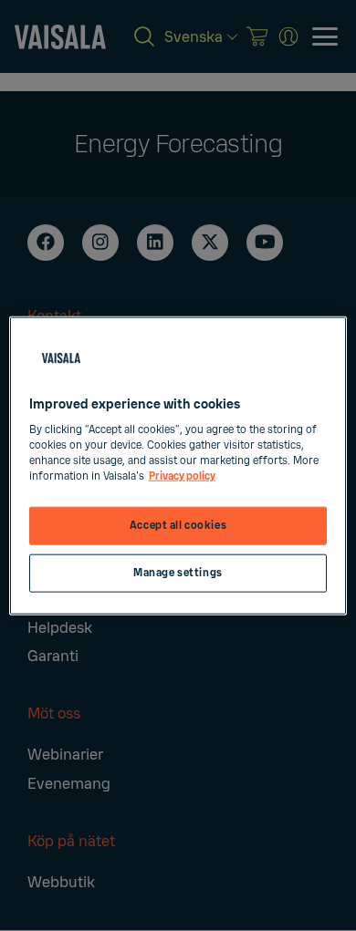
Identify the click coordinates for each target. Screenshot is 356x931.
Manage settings (178, 573)
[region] (178, 465)
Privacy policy (182, 476)
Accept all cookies (178, 526)
